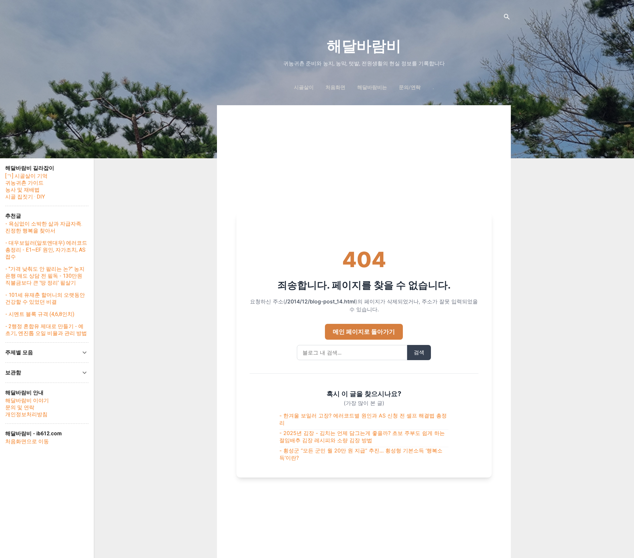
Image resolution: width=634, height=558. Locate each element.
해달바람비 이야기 (27, 400)
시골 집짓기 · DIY (25, 197)
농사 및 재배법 (22, 190)
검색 (419, 352)
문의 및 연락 (19, 407)
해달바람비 (364, 46)
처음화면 (335, 87)
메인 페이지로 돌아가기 (364, 331)
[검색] (507, 18)
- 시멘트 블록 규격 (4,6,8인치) (39, 314)
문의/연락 (410, 87)
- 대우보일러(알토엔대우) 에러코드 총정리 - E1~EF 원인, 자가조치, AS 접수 (46, 250)
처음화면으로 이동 (27, 441)
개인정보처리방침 (26, 414)
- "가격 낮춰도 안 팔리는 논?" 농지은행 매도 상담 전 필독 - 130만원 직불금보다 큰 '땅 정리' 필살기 (45, 276)
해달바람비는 (372, 87)
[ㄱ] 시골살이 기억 (26, 176)
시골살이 (304, 87)
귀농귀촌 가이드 (24, 183)
